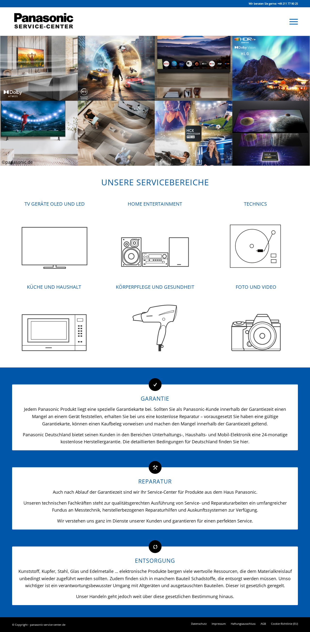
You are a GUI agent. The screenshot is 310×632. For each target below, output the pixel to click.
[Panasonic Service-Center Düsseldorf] (47, 22)
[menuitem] (292, 22)
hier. (244, 442)
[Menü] (292, 22)
